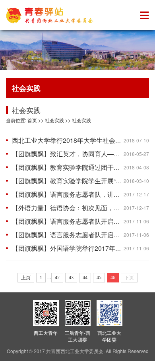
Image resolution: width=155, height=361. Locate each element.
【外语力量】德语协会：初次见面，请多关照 (75, 207)
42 (57, 277)
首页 (32, 120)
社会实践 (54, 120)
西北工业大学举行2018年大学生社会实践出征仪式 (82, 140)
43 (71, 277)
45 (99, 277)
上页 (26, 277)
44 (85, 277)
